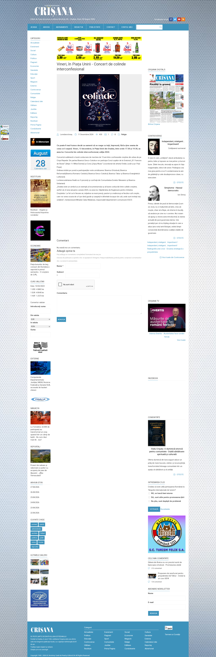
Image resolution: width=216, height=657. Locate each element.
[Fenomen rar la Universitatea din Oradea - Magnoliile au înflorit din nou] (44, 581)
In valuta (34, 322)
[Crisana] (54, 11)
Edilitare (33, 113)
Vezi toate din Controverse (173, 257)
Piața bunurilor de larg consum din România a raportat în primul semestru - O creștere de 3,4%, (39, 269)
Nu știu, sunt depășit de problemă (166, 501)
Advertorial (34, 133)
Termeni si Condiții (172, 634)
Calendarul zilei (36, 101)
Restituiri (34, 121)
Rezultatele (165, 509)
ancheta (34, 533)
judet (42, 538)
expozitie (35, 547)
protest (34, 524)
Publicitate (94, 27)
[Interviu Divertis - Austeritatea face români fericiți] (167, 318)
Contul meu (126, 27)
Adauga (153, 613)
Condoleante (35, 129)
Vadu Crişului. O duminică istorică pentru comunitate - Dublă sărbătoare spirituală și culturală (166, 452)
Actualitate (34, 43)
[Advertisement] (167, 279)
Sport (32, 78)
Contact (111, 27)
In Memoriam (42, 141)
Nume (60, 266)
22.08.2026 (34, 513)
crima (34, 542)
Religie (33, 97)
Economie (34, 66)
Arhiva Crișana (154, 124)
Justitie (33, 109)
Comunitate (35, 93)
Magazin (33, 82)
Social (33, 50)
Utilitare (33, 105)
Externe (33, 86)
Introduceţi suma (38, 306)
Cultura (33, 54)
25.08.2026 (34, 497)
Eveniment (34, 47)
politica (34, 538)
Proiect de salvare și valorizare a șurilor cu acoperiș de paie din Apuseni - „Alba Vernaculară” (39, 470)
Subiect (60, 273)
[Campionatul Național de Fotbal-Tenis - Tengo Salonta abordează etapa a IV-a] (34, 562)
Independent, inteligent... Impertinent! (162, 245)
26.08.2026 (34, 492)
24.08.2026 (34, 502)
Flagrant (33, 62)
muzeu (40, 542)
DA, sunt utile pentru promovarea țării (167, 497)
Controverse (35, 90)
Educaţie (34, 74)
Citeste (180, 182)
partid (42, 524)
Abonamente (62, 27)
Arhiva (46, 27)
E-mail (151, 602)
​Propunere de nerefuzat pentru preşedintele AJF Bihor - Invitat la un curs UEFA (171, 576)
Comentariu (61, 293)
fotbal (42, 533)
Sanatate (34, 70)
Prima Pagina (35, 125)
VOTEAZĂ (154, 509)
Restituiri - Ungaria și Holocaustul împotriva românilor (39, 212)
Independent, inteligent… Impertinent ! (162, 242)
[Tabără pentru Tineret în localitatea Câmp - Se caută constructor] (34, 571)
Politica (33, 58)
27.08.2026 (34, 487)
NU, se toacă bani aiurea (161, 493)
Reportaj (33, 117)
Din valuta (34, 315)
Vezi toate (181, 340)
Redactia (78, 27)
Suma (33, 330)
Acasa (34, 27)
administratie (36, 529)
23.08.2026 (34, 508)
